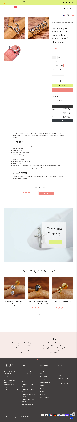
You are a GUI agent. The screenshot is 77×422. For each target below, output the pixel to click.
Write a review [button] (46, 193)
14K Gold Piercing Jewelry (28, 371)
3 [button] (39, 314)
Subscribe (70, 378)
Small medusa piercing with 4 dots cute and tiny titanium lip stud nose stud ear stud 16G (62, 304)
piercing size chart (56, 168)
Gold (59, 57)
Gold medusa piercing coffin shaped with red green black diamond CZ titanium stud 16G (38, 304)
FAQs (41, 374)
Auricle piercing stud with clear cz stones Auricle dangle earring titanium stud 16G (14, 304)
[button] (62, 15)
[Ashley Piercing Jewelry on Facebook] (63, 2)
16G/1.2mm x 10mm (57, 69)
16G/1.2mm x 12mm (57, 74)
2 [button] (37, 314)
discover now (55, 241)
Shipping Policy (44, 376)
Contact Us (42, 391)
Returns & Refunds (45, 379)
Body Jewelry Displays (28, 404)
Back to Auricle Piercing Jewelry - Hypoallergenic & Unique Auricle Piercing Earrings (39, 324)
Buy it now (62, 90)
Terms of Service (44, 397)
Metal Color (54, 54)
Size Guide (55, 96)
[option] (14, 295)
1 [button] (37, 359)
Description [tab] (35, 128)
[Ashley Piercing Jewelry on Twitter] (66, 2)
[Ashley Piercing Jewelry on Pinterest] (69, 2)
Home (53, 21)
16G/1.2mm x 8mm (57, 65)
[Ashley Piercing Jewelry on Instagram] (72, 2)
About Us (42, 388)
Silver (54, 57)
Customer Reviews (45, 382)
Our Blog (42, 385)
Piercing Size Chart (45, 371)
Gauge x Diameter (56, 62)
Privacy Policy (43, 394)
